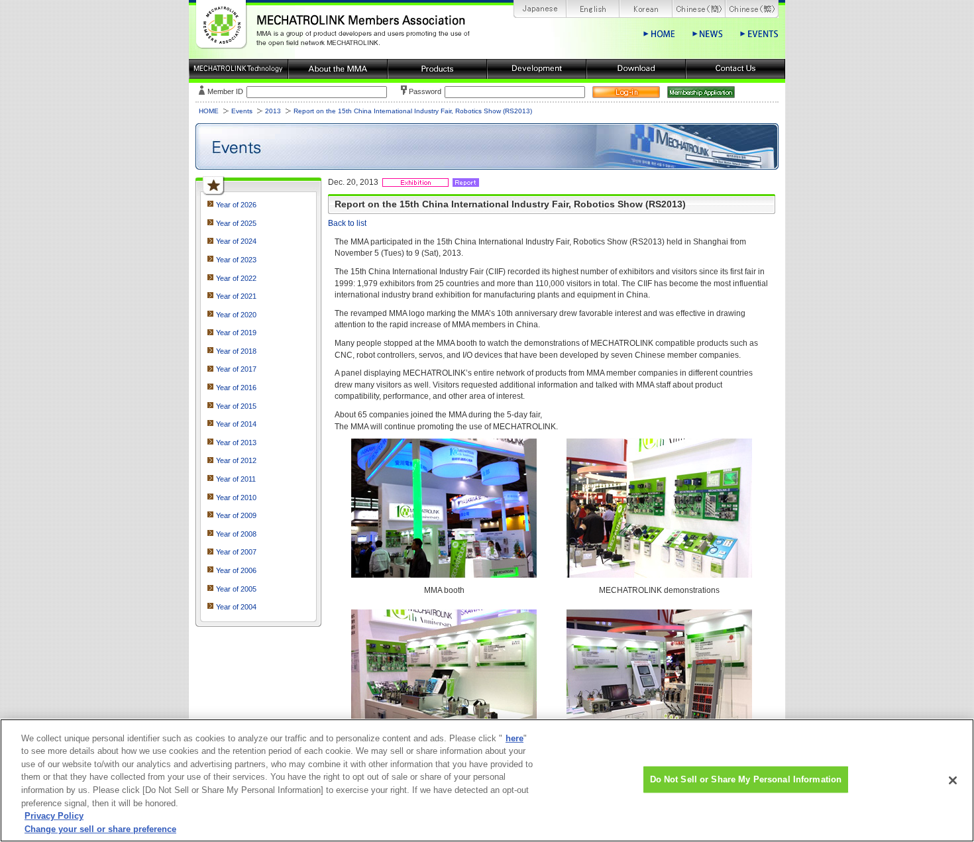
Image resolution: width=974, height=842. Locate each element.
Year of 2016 (236, 388)
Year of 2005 (236, 589)
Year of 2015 (236, 406)
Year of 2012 (236, 460)
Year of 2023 (236, 260)
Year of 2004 (236, 607)
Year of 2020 (236, 315)
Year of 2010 (236, 497)
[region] (487, 780)
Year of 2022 (236, 278)
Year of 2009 (236, 515)
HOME (209, 111)
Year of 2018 (236, 351)
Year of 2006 (236, 570)
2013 (273, 111)
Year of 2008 (236, 534)
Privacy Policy (54, 816)
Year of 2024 (236, 241)
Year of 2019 (236, 333)
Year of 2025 (236, 223)
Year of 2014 (236, 424)
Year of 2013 (236, 443)
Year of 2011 (236, 479)
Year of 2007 (236, 552)
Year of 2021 (236, 296)
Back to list (347, 223)
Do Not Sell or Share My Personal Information (746, 779)
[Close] (952, 780)
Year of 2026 (236, 205)
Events (241, 111)
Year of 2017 (236, 369)
